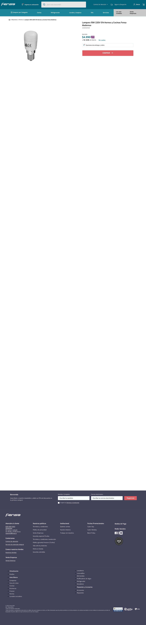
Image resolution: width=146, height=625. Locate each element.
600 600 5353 (10, 527)
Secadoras (80, 584)
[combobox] (63, 5)
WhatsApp (9, 528)
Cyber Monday (92, 530)
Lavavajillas (81, 573)
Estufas (12, 574)
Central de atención (12, 541)
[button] (30, 4)
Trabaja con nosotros (67, 533)
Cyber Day (90, 527)
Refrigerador (81, 581)
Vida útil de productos (40, 546)
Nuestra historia (65, 530)
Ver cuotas (102, 40)
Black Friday (91, 533)
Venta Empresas (38, 533)
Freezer (12, 591)
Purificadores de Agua (84, 579)
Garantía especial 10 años (41, 536)
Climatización (14, 571)
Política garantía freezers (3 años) (44, 542)
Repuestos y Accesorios (84, 587)
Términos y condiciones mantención (44, 539)
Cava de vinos (14, 583)
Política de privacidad (39, 530)
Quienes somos (65, 527)
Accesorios (80, 590)
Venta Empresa (10, 561)
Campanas (13, 581)
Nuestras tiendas (11, 553)
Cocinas (12, 586)
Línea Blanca (14, 577)
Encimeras (13, 588)
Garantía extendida (39, 552)
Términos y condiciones (40, 527)
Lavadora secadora (16, 596)
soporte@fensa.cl (11, 533)
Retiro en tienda (38, 549)
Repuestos (14, 19)
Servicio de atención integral (15, 544)
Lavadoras (80, 571)
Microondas (80, 576)
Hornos (21, 19)
